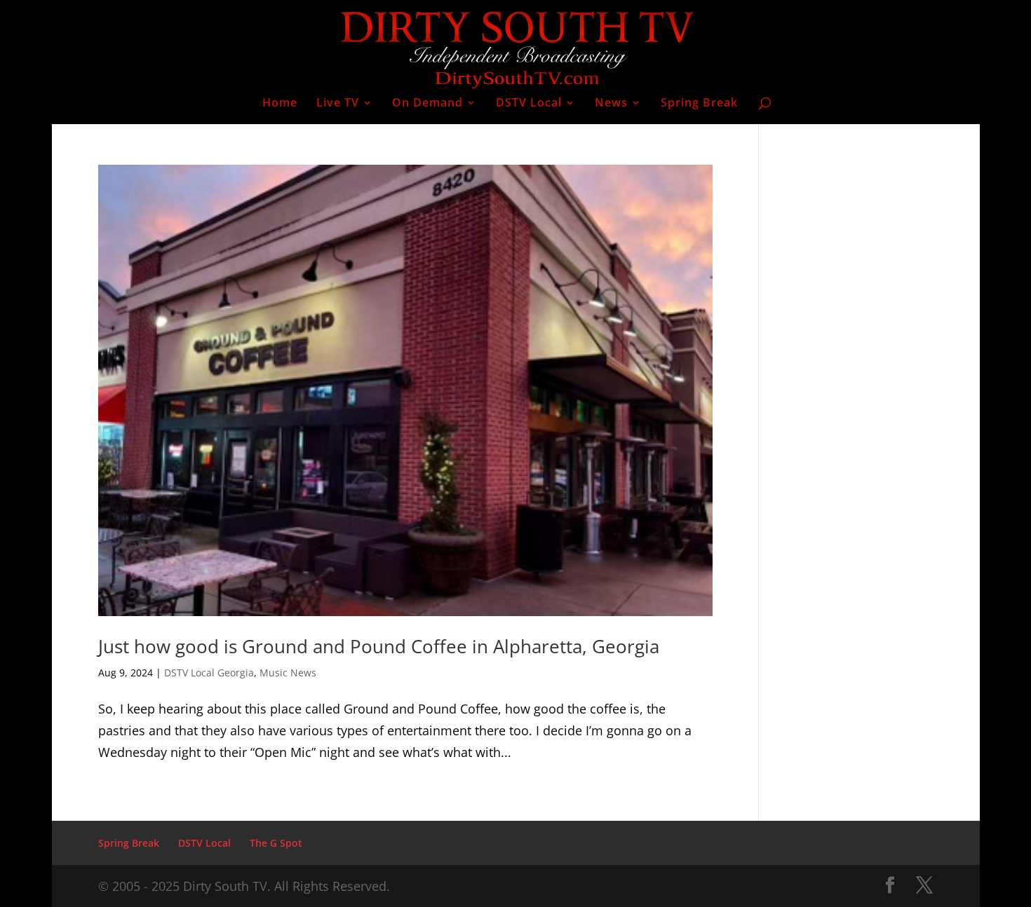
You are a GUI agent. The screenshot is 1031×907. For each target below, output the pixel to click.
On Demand (427, 103)
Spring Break (699, 103)
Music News (288, 672)
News (611, 103)
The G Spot (276, 843)
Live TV (337, 103)
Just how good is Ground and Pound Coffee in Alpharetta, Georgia (378, 646)
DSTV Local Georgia (209, 672)
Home (279, 103)
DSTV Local (529, 103)
